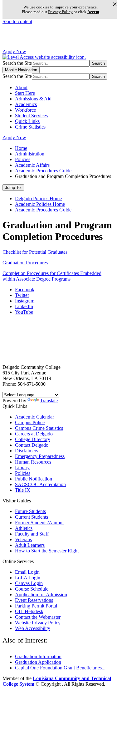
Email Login (27, 572)
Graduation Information (38, 656)
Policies (22, 159)
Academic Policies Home (40, 204)
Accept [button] (93, 12)
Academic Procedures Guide (43, 170)
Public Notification (33, 478)
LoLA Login (27, 577)
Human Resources (33, 462)
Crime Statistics (30, 127)
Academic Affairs (32, 165)
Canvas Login (29, 583)
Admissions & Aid (33, 98)
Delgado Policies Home (38, 198)
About (21, 87)
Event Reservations (34, 600)
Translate (49, 400)
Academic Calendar (34, 416)
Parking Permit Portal (36, 605)
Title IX (22, 490)
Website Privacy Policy (38, 622)
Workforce (25, 110)
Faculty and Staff (32, 533)
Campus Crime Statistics (39, 428)
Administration (29, 153)
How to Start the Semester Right (47, 550)
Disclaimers (26, 450)
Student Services (31, 115)
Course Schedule (31, 589)
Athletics (23, 528)
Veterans (23, 539)
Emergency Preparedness (40, 456)
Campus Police (30, 422)
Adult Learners (30, 545)
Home (21, 148)
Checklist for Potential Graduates (34, 252)
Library (22, 467)
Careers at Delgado (34, 433)
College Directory (32, 439)
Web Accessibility (32, 628)
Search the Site (17, 63)
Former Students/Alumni (39, 522)
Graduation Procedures (25, 262)
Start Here (25, 93)
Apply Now (14, 51)
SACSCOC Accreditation (40, 484)
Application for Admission (41, 594)
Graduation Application (38, 662)
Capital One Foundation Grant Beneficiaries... (60, 667)
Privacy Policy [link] (60, 11)
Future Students (30, 511)
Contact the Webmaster (38, 617)
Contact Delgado (31, 445)
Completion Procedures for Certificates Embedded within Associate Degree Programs (51, 276)
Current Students (31, 517)
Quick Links (27, 121)
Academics (26, 104)
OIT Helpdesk (29, 611)
